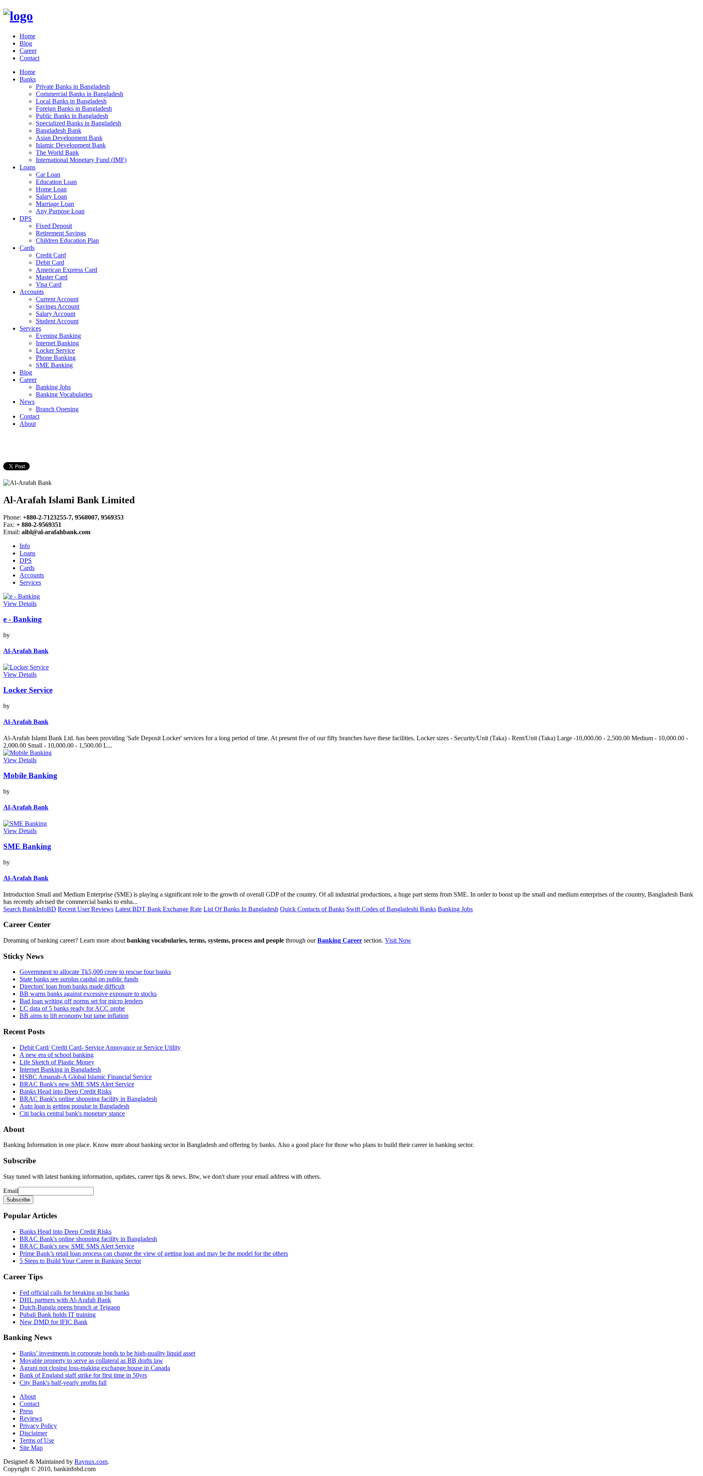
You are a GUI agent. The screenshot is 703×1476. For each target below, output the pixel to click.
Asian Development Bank (69, 137)
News (27, 401)
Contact (29, 58)
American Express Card (66, 269)
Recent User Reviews (86, 909)
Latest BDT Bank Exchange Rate (158, 909)
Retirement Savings (61, 233)
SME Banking (54, 365)
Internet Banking (57, 343)
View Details (20, 603)
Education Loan (56, 181)
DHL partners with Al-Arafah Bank (65, 1299)
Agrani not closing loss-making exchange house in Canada (95, 1367)
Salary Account (55, 313)
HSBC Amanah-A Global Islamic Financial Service (86, 1076)
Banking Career (339, 940)
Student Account (57, 321)
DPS (26, 218)
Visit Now (398, 940)
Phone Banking (56, 357)
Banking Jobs (53, 387)
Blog (26, 43)
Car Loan (48, 174)
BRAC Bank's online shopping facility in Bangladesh (88, 1098)
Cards (27, 247)
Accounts (32, 291)
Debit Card (50, 262)
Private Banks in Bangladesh (73, 86)
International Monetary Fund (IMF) (81, 159)
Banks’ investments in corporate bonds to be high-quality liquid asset (107, 1353)
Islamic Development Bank (71, 145)
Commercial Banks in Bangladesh (79, 93)
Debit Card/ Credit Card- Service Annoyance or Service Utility (100, 1047)
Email (10, 1190)
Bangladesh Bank (58, 130)
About (28, 423)
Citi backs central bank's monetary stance (72, 1113)
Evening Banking (58, 335)
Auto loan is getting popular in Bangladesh (74, 1106)
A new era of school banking (57, 1054)
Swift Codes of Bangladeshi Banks (391, 909)
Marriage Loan (55, 203)
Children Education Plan (67, 240)
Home (27, 36)
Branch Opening (57, 409)
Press (26, 1411)
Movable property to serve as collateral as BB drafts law (91, 1360)
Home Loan (51, 189)
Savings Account (57, 306)
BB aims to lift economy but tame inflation (74, 1015)
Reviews (31, 1418)
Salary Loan (51, 196)
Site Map (31, 1447)
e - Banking (22, 619)
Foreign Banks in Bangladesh (74, 108)
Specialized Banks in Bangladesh (78, 123)
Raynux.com (90, 1461)
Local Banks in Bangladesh (71, 101)
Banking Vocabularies (64, 394)
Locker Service (55, 350)
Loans (27, 167)
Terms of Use (37, 1440)
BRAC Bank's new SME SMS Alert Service (77, 1084)
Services (30, 328)
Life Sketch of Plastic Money (57, 1062)
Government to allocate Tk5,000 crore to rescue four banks (95, 971)
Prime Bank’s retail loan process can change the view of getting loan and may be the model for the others (154, 1253)
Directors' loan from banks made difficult (72, 986)
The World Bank (57, 152)
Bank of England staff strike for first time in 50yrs (83, 1375)
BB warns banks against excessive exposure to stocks (88, 993)
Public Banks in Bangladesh (72, 115)
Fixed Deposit (54, 225)
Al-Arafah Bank (25, 650)
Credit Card (51, 255)
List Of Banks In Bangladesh (240, 909)
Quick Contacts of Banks (312, 909)
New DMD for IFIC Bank (53, 1321)
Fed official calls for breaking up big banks (74, 1292)
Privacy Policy (38, 1425)
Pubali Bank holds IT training (58, 1314)
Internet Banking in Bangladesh (60, 1069)
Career (28, 50)
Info (25, 545)
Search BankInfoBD (29, 909)
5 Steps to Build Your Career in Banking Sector (80, 1260)
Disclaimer (33, 1433)
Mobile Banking (30, 775)
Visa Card (48, 284)
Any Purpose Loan (60, 211)
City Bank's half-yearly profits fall (63, 1382)
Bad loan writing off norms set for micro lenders (81, 1001)
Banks (28, 79)
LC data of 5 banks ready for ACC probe (72, 1008)
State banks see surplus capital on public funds (79, 979)
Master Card (52, 277)
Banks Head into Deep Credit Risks (65, 1091)
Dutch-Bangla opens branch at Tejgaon (70, 1307)
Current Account (57, 299)
